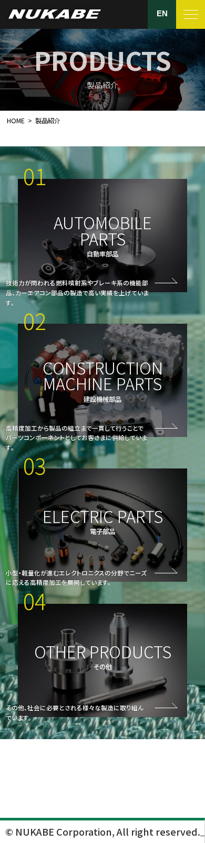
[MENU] (190, 14)
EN (162, 13)
